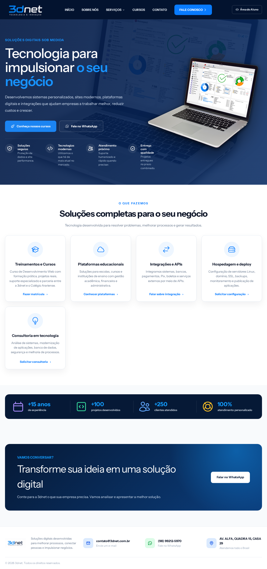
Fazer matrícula (35, 294)
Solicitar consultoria (35, 361)
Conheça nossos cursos (33, 126)
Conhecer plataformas (101, 294)
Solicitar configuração (232, 294)
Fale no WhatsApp (84, 126)
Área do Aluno (249, 9)
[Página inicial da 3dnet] (25, 9)
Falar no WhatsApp (230, 477)
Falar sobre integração (166, 294)
